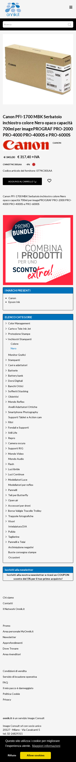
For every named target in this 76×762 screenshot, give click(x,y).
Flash (11, 464)
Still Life (12, 432)
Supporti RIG (15, 448)
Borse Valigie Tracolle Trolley (24, 510)
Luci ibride (14, 469)
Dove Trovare (10, 648)
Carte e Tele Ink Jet (19, 328)
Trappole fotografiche (20, 516)
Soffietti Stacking (18, 391)
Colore (14, 343)
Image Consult (35, 718)
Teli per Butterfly (18, 495)
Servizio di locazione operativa (20, 676)
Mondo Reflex (16, 401)
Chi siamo (8, 597)
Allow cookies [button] (35, 755)
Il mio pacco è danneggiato (18, 688)
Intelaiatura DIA (17, 526)
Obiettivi (13, 396)
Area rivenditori (12, 654)
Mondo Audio (16, 458)
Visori (11, 521)
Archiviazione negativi (20, 547)
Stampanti (14, 359)
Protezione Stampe (19, 333)
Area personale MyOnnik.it (18, 631)
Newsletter (9, 637)
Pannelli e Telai (16, 541)
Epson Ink (14, 301)
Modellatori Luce (17, 479)
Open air (13, 500)
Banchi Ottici (15, 386)
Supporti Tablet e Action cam (25, 417)
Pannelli (12, 489)
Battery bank (15, 375)
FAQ (5, 682)
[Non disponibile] (34, 164)
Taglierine (13, 536)
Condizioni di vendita (15, 671)
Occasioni (14, 557)
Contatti (8, 603)
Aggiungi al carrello (21, 181)
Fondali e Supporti (18, 427)
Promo (6, 625)
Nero (13, 348)
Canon (12, 298)
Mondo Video (16, 453)
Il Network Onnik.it (14, 608)
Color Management (19, 323)
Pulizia (11, 531)
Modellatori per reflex (20, 484)
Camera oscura (16, 443)
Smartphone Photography (23, 412)
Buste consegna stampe (22, 552)
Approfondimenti (13, 642)
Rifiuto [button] (12, 755)
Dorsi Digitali (15, 380)
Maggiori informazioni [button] (46, 745)
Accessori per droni (19, 505)
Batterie (13, 370)
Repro (11, 438)
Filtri (10, 422)
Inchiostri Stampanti (20, 339)
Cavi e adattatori (17, 365)
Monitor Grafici (17, 354)
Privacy (7, 699)
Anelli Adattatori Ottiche (22, 406)
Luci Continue (16, 474)
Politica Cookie (11, 693)
